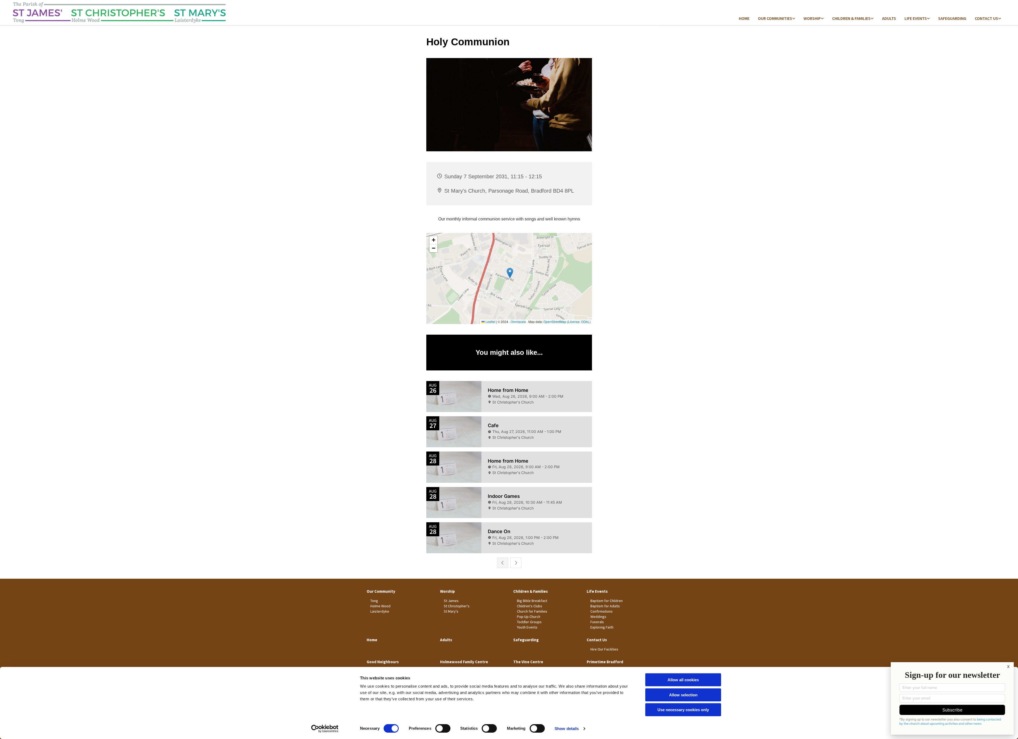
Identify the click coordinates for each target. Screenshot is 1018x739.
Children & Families (851, 18)
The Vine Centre (528, 661)
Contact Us (597, 639)
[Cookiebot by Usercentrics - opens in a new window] (325, 729)
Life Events (916, 18)
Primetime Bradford (605, 661)
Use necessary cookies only (683, 709)
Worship (812, 18)
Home (744, 18)
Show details (567, 728)
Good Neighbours (383, 661)
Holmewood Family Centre (464, 661)
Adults (889, 18)
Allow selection (683, 695)
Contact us (986, 18)
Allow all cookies (683, 680)
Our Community (381, 591)
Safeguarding (952, 18)
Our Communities (775, 18)
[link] (776, 19)
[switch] (442, 728)
